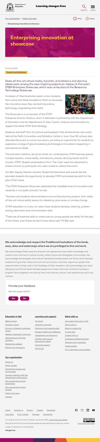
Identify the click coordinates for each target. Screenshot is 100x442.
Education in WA (13, 317)
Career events (71, 346)
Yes (13, 298)
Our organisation (13, 357)
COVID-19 (39, 349)
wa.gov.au (10, 430)
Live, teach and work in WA (76, 321)
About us (9, 362)
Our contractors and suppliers (77, 350)
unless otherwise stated (58, 420)
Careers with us (71, 335)
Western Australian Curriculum (18, 334)
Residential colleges (13, 344)
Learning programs (43, 325)
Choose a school (12, 325)
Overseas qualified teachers (77, 339)
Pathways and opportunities (47, 328)
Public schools (11, 366)
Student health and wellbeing (47, 332)
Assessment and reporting (46, 335)
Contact (8, 397)
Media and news (12, 393)
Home (7, 410)
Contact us (18, 410)
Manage (35, 414)
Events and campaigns (15, 348)
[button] (84, 7)
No (24, 298)
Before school (11, 321)
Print (80, 19)
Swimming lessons (42, 345)
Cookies (40, 410)
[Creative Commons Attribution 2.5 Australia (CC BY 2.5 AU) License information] (89, 420)
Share (92, 19)
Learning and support (45, 317)
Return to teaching (73, 328)
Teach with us (70, 325)
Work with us (71, 317)
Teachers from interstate (75, 342)
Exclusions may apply (86, 423)
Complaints (47, 414)
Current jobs (70, 332)
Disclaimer (51, 410)
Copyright (9, 414)
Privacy (30, 410)
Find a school (22, 414)
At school (39, 321)
